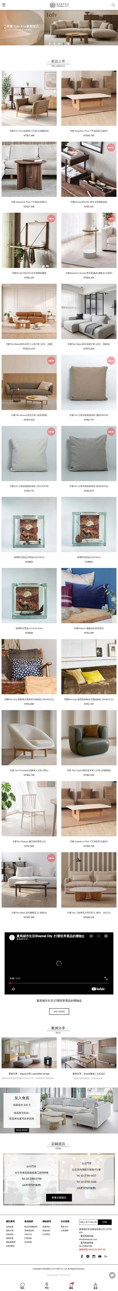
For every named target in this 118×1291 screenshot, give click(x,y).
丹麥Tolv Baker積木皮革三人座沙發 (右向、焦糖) (29, 344)
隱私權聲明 (10, 1242)
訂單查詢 (46, 1234)
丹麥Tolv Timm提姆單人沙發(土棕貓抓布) (29, 131)
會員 (95, 1288)
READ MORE (22, 1130)
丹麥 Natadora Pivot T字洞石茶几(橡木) (89, 131)
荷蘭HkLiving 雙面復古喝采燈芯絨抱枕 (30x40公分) (29, 699)
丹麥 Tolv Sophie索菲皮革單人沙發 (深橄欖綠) (89, 770)
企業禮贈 (64, 1230)
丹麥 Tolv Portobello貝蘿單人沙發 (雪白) (29, 770)
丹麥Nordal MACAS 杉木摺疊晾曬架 (29, 273)
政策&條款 (10, 1246)
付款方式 (28, 1234)
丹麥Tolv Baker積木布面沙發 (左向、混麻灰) (89, 344)
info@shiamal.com (88, 1239)
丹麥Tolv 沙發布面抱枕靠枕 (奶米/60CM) (88, 486)
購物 (71, 1286)
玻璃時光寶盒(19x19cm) (88, 557)
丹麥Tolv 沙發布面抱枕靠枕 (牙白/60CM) (29, 486)
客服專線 (46, 1227)
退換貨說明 (29, 1230)
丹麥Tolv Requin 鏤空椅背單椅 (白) (29, 841)
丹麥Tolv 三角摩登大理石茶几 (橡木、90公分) (89, 912)
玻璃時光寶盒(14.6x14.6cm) (29, 628)
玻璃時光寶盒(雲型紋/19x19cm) (29, 557)
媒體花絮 (10, 1238)
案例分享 (10, 1230)
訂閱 (105, 1222)
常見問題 (28, 1242)
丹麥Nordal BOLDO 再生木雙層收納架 (89, 202)
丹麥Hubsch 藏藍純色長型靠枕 (89, 628)
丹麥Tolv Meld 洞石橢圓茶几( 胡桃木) (29, 912)
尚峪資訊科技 (65, 1275)
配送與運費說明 (30, 1227)
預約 (22, 1288)
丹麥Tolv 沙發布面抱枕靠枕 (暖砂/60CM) (88, 415)
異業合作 (64, 1227)
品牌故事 (10, 1227)
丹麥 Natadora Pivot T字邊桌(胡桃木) (29, 202)
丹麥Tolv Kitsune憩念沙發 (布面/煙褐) (29, 415)
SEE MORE (59, 1011)
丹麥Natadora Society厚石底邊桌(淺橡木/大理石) (88, 273)
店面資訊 (10, 1234)
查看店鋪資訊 (59, 1197)
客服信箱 (46, 1230)
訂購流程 (28, 1238)
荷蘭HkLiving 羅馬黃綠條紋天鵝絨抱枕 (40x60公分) (89, 699)
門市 (47, 1288)
